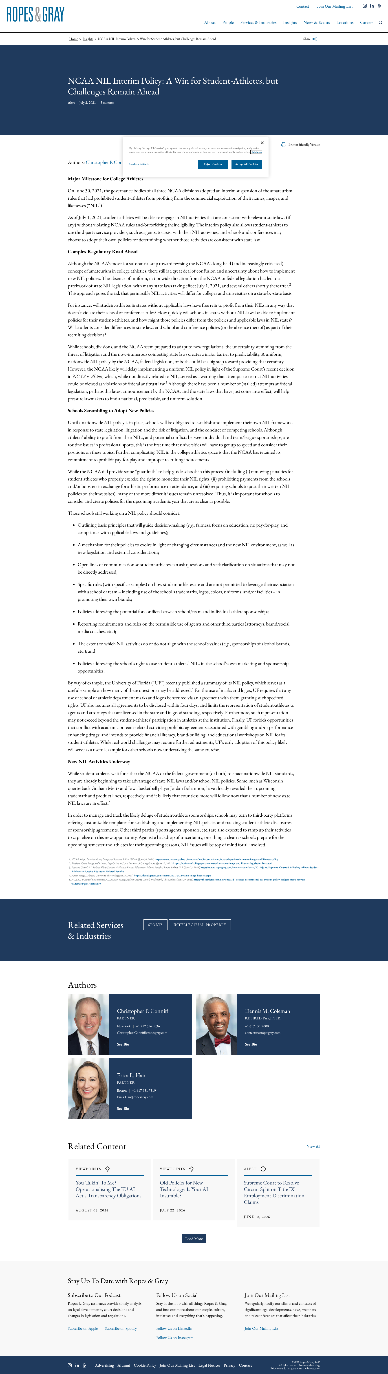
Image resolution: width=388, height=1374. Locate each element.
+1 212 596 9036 (148, 1026)
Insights (290, 22)
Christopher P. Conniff (107, 162)
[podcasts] (379, 6)
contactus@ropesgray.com (262, 1032)
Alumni (123, 1365)
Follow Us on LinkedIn (174, 1328)
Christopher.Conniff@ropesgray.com (142, 1032)
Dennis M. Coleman (267, 1011)
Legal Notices (209, 1365)
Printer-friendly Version (304, 144)
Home (73, 38)
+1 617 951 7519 (144, 1090)
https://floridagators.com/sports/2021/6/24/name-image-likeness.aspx (172, 875)
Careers (366, 22)
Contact (302, 6)
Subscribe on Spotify (121, 1328)
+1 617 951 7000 (257, 1026)
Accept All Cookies (246, 164)
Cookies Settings (139, 164)
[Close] (262, 143)
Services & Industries (258, 22)
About (210, 22)
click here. (256, 152)
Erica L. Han (131, 1075)
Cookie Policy (145, 1365)
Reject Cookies (213, 164)
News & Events (316, 22)
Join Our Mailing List (335, 6)
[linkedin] (372, 6)
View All (313, 1146)
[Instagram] (70, 1365)
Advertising (104, 1365)
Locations (344, 22)
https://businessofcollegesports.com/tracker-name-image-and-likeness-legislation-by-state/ (222, 863)
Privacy (229, 1365)
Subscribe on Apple (83, 1328)
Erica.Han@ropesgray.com (135, 1097)
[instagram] (365, 6)
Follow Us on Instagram (175, 1337)
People (228, 22)
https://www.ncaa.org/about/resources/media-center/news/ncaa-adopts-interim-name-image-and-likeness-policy (216, 859)
